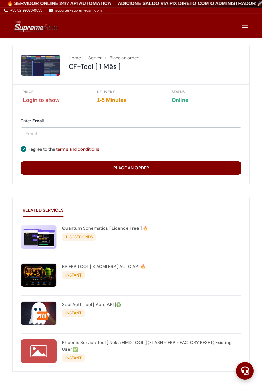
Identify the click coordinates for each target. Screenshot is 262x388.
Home (75, 58)
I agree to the (64, 149)
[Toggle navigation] (245, 25)
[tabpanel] (131, 296)
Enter (32, 121)
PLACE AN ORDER (131, 168)
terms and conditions (77, 149)
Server (95, 58)
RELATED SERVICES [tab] (43, 210)
